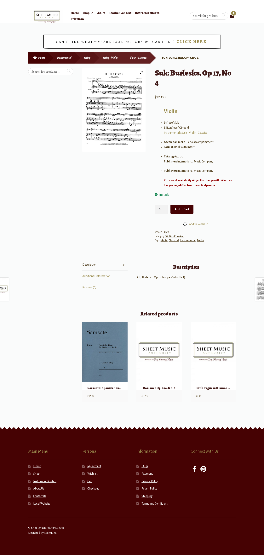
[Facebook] (194, 469)
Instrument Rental (147, 12)
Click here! (192, 41)
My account (94, 466)
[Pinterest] (203, 469)
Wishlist (92, 473)
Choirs (100, 12)
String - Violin (110, 57)
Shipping (146, 496)
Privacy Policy (149, 481)
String (87, 57)
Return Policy (149, 488)
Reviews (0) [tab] (89, 287)
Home (75, 12)
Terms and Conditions (154, 503)
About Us (38, 488)
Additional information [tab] (96, 276)
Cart (89, 481)
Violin (170, 111)
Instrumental (64, 57)
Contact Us (39, 496)
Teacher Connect (120, 12)
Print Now (77, 18)
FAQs (144, 466)
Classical (203, 132)
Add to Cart (182, 209)
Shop (86, 12)
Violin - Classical (138, 57)
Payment (147, 473)
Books (200, 240)
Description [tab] (89, 264)
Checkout (93, 488)
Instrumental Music (175, 132)
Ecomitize (50, 532)
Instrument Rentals (44, 481)
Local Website (41, 503)
